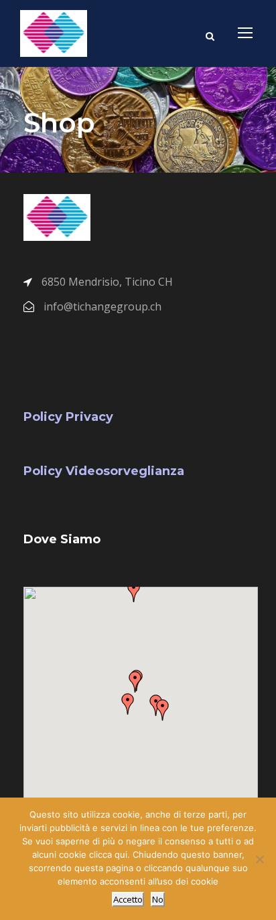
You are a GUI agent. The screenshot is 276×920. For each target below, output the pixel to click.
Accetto (128, 899)
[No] (259, 859)
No (157, 899)
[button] (135, 682)
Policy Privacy (68, 416)
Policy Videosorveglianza (103, 471)
